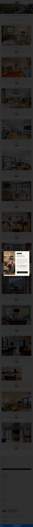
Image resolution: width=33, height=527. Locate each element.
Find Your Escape (22, 272)
